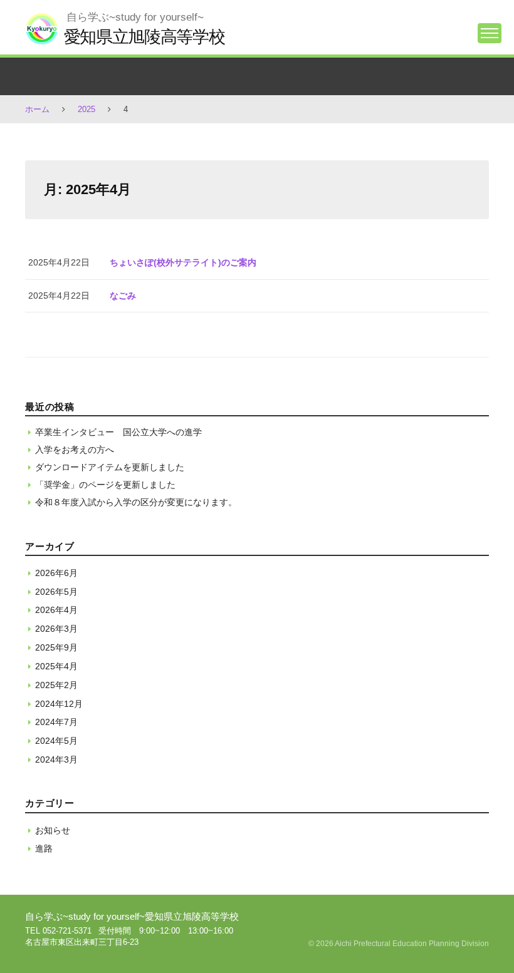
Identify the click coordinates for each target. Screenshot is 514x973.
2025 (86, 109)
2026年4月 (56, 610)
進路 (44, 848)
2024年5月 (56, 741)
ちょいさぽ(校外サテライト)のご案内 (183, 262)
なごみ (123, 296)
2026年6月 (56, 573)
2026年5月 (56, 592)
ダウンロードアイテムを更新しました (109, 467)
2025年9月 (56, 647)
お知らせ (52, 830)
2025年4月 (56, 666)
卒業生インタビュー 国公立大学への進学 (118, 432)
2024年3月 (56, 759)
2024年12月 (59, 704)
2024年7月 (56, 722)
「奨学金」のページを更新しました (105, 485)
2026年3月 (56, 629)
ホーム (37, 109)
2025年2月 (56, 685)
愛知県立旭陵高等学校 (144, 36)
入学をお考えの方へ (74, 450)
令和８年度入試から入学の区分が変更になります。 (136, 502)
